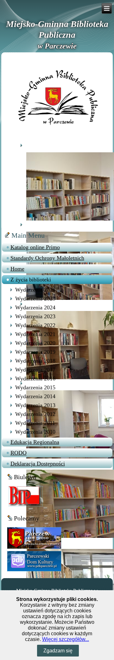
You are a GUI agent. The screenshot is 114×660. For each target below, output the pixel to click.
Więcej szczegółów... (65, 639)
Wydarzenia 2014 (35, 396)
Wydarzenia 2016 (35, 378)
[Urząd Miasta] (34, 537)
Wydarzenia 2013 (35, 405)
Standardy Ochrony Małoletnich (47, 258)
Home (17, 269)
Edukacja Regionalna (34, 442)
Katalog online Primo (35, 247)
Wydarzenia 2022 (35, 325)
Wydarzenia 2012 (35, 414)
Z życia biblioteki (30, 279)
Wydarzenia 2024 (35, 307)
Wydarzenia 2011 (35, 423)
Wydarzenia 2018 (35, 361)
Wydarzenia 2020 (35, 343)
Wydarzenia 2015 (35, 387)
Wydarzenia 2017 (35, 369)
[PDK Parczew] (34, 560)
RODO (18, 453)
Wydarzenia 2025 (35, 298)
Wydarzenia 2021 (35, 334)
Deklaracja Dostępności (37, 463)
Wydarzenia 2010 (35, 432)
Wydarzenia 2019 (35, 352)
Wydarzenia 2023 (35, 316)
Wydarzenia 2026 (35, 290)
